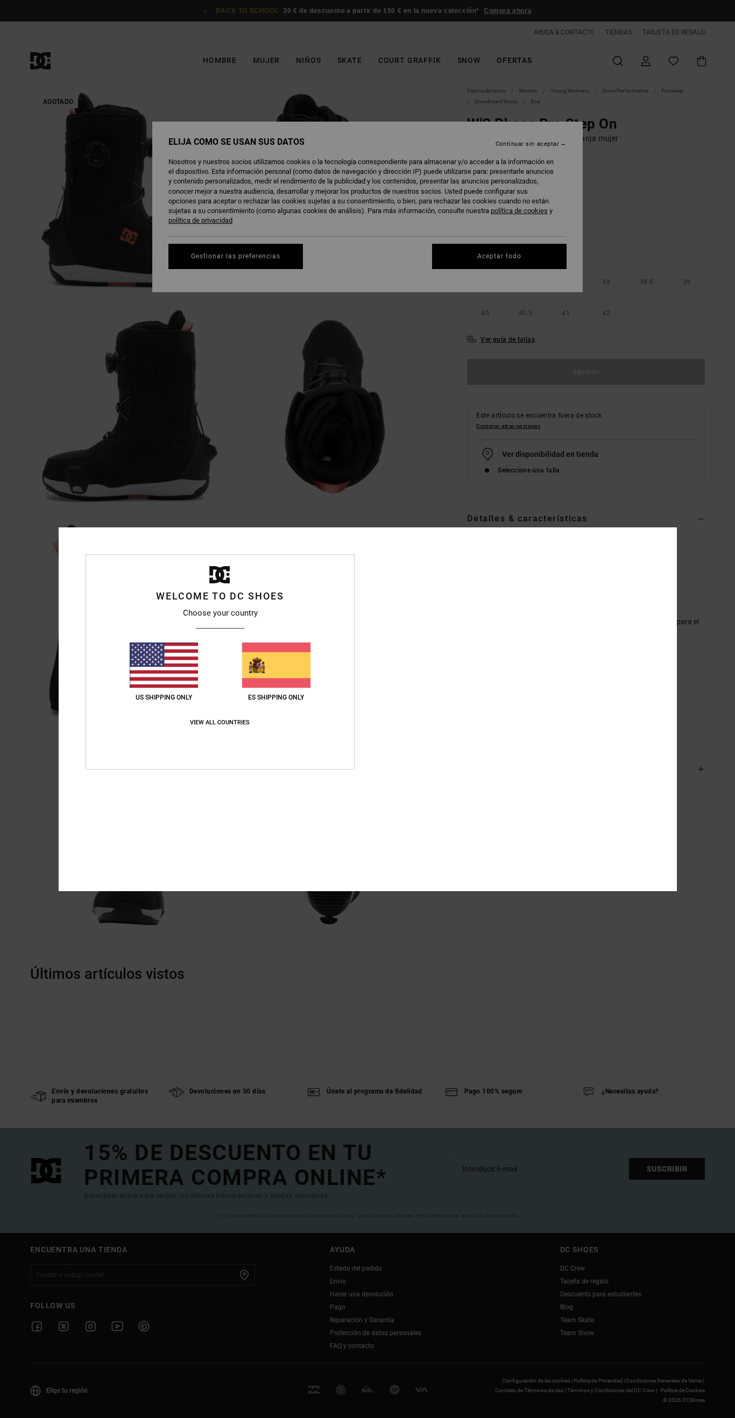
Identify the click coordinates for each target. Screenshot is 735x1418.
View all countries (220, 722)
